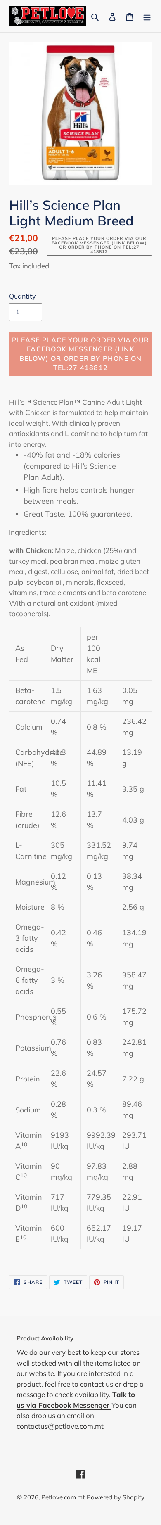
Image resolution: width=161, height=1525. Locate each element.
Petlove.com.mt (63, 1497)
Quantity (22, 296)
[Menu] (147, 16)
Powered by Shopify (115, 1497)
